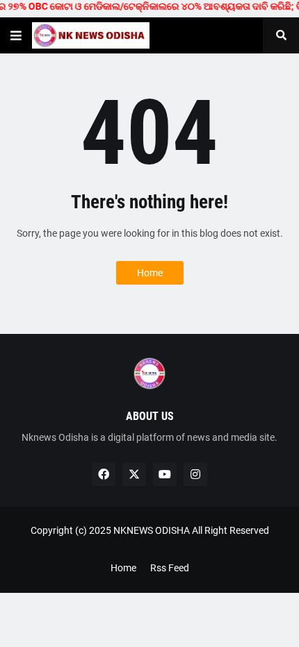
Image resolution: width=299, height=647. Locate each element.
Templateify (147, 544)
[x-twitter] (134, 474)
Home (150, 272)
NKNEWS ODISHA (151, 530)
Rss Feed (169, 567)
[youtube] (165, 474)
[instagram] (195, 474)
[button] (16, 35)
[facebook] (103, 474)
